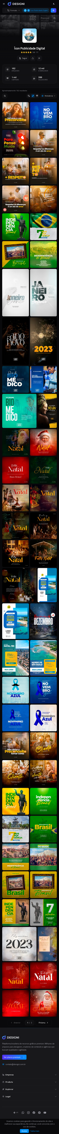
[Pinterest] (39, 1112)
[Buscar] (53, 10)
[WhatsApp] (22, 1112)
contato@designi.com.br (15, 1064)
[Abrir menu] (4, 4)
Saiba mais (34, 1131)
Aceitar (24, 1130)
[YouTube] (44, 1112)
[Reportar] (39, 58)
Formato (13, 10)
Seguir (24, 58)
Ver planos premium (12, 1057)
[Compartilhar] (33, 58)
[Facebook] (33, 1112)
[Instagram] (28, 1112)
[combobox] (48, 95)
